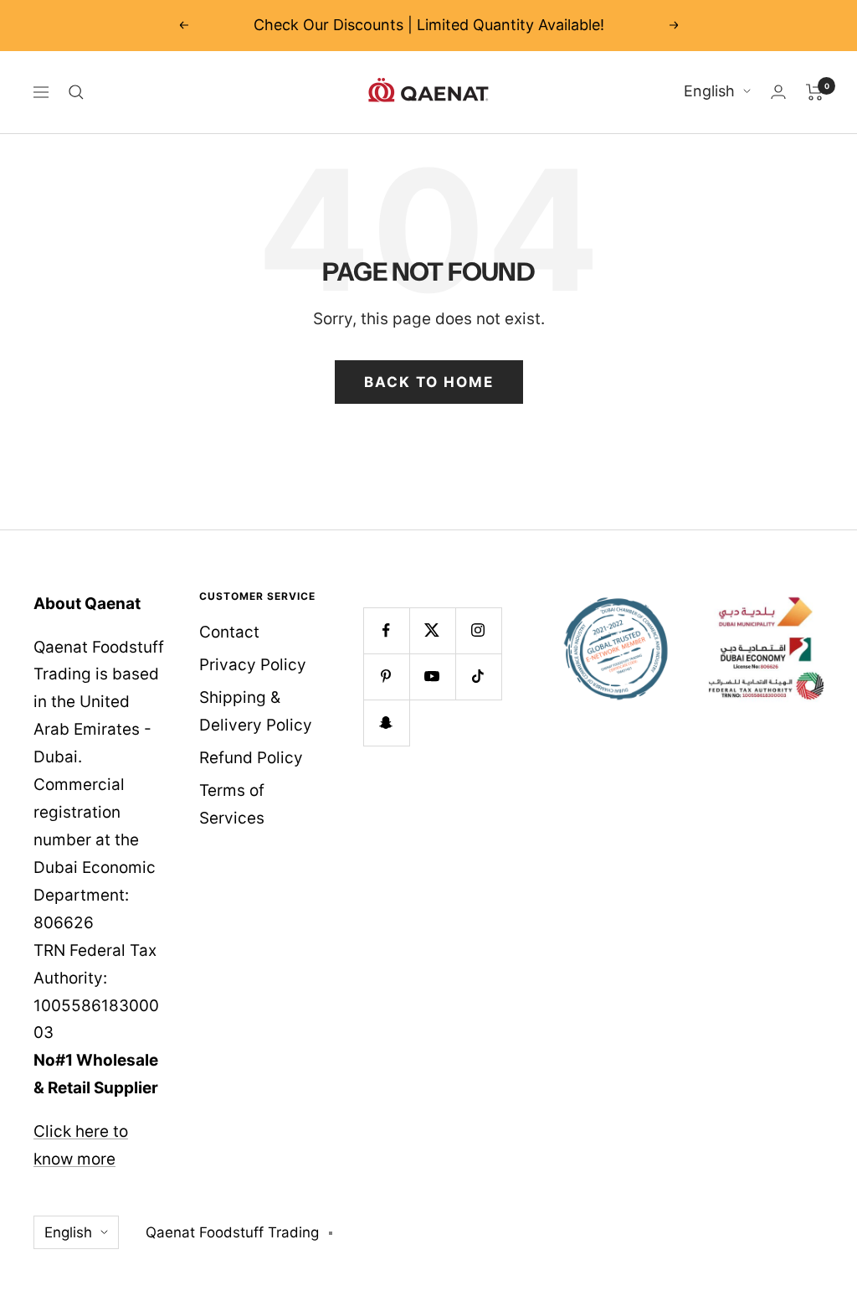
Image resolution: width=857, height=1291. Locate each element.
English (709, 91)
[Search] (76, 92)
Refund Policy (251, 757)
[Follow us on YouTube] (432, 676)
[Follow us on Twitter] (432, 630)
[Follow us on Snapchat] (386, 723)
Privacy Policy (252, 664)
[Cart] (815, 92)
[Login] (778, 92)
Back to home (429, 382)
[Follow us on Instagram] (478, 630)
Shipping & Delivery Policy (255, 711)
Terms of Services (231, 804)
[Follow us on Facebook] (386, 630)
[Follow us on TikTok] (478, 676)
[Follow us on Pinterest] (386, 676)
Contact (229, 632)
